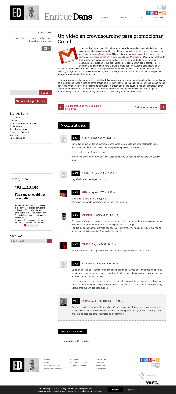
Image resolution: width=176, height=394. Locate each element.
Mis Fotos (73, 359)
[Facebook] (148, 13)
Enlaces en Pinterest (20, 132)
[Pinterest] (156, 13)
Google (38, 41)
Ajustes (131, 390)
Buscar (45, 92)
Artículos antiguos (18, 129)
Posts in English (17, 138)
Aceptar (115, 390)
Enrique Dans (89, 300)
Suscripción (101, 368)
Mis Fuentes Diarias (78, 362)
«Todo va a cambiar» (78, 365)
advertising (22, 38)
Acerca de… (158, 17)
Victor (85, 137)
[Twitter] (152, 13)
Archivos (105, 17)
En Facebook (16, 126)
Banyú (85, 192)
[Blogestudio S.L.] (147, 375)
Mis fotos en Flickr (19, 135)
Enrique (68, 16)
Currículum (101, 359)
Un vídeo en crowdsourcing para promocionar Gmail (110, 39)
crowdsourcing (43, 38)
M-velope (47, 41)
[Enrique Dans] (25, 12)
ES (164, 7)
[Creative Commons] (152, 382)
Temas (122, 17)
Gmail (31, 41)
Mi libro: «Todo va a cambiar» (24, 123)
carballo (87, 214)
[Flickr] (160, 13)
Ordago (86, 244)
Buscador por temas (32, 101)
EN (159, 7)
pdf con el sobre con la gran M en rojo (121, 57)
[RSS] (164, 13)
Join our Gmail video (100, 54)
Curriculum (15, 117)
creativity (32, 38)
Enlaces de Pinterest (52, 368)
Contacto (140, 17)
